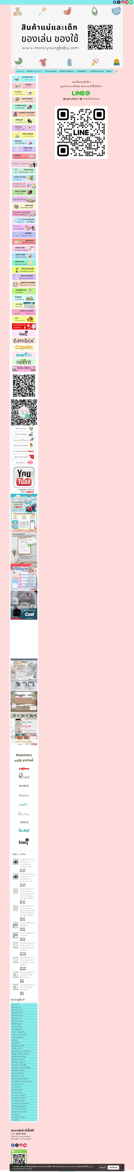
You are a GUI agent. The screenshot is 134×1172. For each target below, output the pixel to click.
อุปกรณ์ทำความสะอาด (19, 1095)
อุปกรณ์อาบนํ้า (16, 1087)
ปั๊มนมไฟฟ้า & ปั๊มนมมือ (19, 1065)
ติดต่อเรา (109, 71)
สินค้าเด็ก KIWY (16, 1007)
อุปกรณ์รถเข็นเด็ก (17, 1090)
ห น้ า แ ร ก (20, 71)
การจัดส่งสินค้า (81, 71)
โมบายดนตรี (15, 1114)
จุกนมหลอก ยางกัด (18, 1076)
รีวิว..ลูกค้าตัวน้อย (51, 71)
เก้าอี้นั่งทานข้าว (17, 1048)
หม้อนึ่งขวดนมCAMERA (19, 1057)
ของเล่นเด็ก (15, 1120)
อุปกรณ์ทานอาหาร (17, 1084)
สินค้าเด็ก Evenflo (17, 1013)
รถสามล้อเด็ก (16, 1043)
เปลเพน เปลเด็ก (17, 1026)
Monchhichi (16, 1004)
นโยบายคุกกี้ (28, 1168)
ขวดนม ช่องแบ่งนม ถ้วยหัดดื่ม (21, 1068)
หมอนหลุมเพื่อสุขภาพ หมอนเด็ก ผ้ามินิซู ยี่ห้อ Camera (27, 974)
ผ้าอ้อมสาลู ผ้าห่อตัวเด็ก (19, 1106)
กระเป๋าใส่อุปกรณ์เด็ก (18, 1100)
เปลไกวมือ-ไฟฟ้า (17, 1029)
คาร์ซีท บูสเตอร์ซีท (17, 1037)
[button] (116, 71)
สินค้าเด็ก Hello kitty (18, 1015)
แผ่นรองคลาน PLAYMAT (19, 1111)
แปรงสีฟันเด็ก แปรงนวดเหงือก (22, 1081)
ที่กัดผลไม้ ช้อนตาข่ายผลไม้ (20, 1079)
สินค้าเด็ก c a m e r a (34, 71)
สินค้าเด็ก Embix (17, 1018)
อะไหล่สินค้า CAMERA (19, 1117)
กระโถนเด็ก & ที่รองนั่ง (19, 1109)
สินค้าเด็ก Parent (17, 1010)
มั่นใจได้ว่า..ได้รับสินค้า (67, 71)
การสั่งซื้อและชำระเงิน (96, 71)
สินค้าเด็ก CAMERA (18, 1073)
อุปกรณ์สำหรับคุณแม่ (18, 1098)
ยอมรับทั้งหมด (113, 1167)
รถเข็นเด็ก (15, 1040)
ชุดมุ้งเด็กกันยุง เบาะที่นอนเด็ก (21, 1051)
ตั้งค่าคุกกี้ (102, 1167)
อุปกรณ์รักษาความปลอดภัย (20, 1103)
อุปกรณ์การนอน (17, 1092)
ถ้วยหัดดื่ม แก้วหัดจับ (18, 1070)
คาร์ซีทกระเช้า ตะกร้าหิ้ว (19, 1035)
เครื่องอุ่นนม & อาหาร (18, 1059)
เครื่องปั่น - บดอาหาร (18, 1062)
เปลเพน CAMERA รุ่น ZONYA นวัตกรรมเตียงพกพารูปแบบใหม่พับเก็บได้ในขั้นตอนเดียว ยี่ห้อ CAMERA (27, 893)
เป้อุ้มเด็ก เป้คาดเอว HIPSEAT (21, 1054)
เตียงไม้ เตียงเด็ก (17, 1024)
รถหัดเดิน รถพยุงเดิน (18, 1046)
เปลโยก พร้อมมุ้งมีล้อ (18, 1032)
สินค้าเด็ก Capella (17, 1021)
